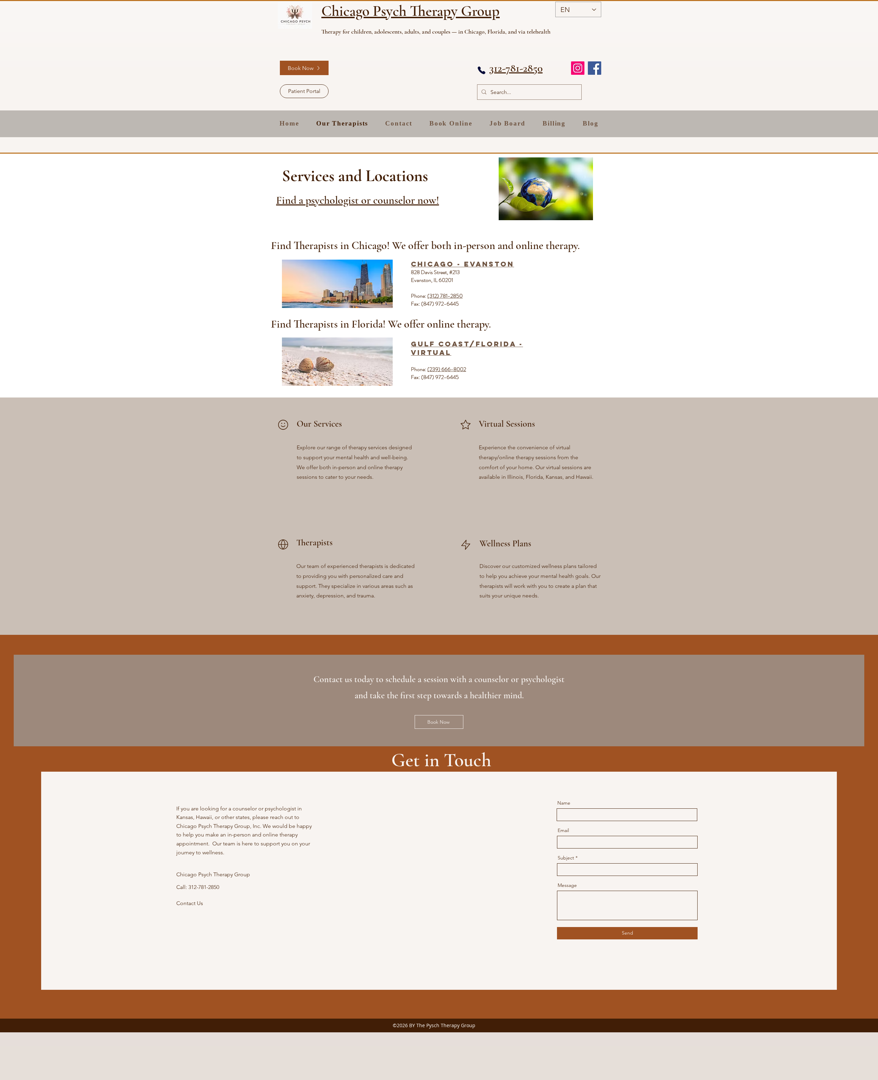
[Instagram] (577, 68)
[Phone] (481, 70)
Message (567, 885)
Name (563, 802)
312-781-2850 (516, 68)
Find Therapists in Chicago (329, 245)
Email (563, 830)
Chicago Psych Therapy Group (410, 11)
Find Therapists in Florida (327, 324)
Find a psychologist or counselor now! (357, 200)
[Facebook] (594, 68)
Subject (566, 857)
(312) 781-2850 (445, 296)
